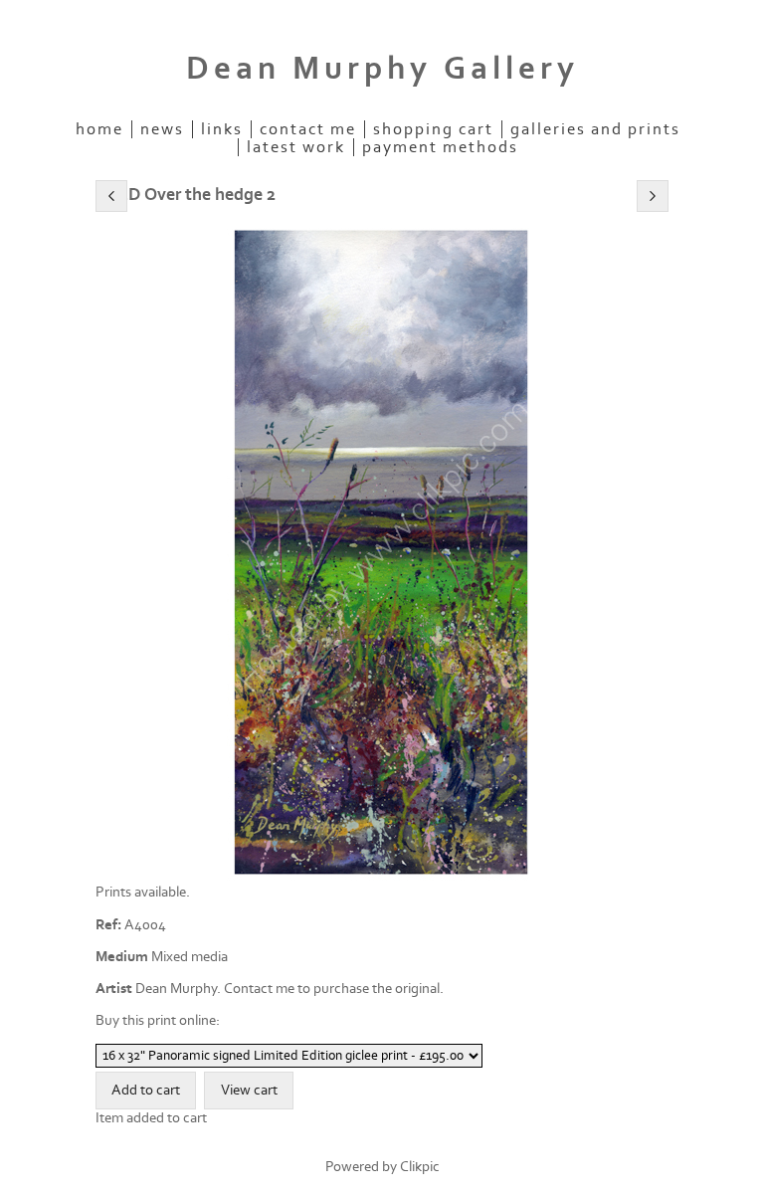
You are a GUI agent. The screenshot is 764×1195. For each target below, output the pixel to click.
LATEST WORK (296, 147)
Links (222, 129)
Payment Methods (440, 147)
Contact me (308, 129)
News (162, 129)
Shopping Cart (433, 129)
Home (99, 129)
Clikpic (420, 1166)
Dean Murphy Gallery (382, 69)
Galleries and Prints (595, 129)
